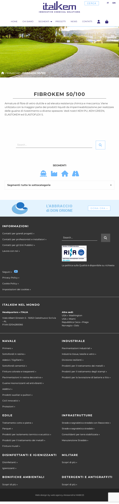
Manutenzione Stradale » (75, 440)
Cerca (91, 3)
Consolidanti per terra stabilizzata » (81, 434)
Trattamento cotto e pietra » (17, 422)
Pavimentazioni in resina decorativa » (22, 377)
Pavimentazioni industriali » (77, 348)
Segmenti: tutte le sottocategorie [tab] (29, 185)
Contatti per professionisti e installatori (24, 239)
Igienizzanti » (9, 468)
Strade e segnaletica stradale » (78, 428)
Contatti (87, 21)
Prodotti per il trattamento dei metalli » (83, 365)
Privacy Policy (10, 277)
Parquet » (7, 428)
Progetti (60, 21)
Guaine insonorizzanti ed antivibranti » (23, 383)
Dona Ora (99, 208)
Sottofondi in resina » (13, 354)
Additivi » (7, 389)
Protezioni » (8, 406)
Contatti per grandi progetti (18, 233)
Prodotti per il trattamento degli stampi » (84, 371)
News (74, 21)
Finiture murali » (11, 446)
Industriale (13, 73)
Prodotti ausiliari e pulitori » (17, 395)
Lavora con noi (11, 251)
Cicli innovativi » (11, 400)
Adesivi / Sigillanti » (12, 360)
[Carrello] (107, 21)
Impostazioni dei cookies (15, 289)
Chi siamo (27, 21)
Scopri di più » (69, 462)
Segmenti (43, 21)
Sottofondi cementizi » (14, 365)
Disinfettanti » (10, 462)
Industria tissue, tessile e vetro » (79, 354)
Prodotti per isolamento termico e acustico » (26, 434)
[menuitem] (14, 22)
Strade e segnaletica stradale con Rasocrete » (86, 422)
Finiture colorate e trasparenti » (19, 371)
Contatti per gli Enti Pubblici (18, 245)
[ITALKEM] (59, 5)
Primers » (7, 348)
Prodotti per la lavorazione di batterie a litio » (86, 377)
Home (14, 21)
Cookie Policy (9, 283)
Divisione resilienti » (73, 360)
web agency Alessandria (63, 495)
